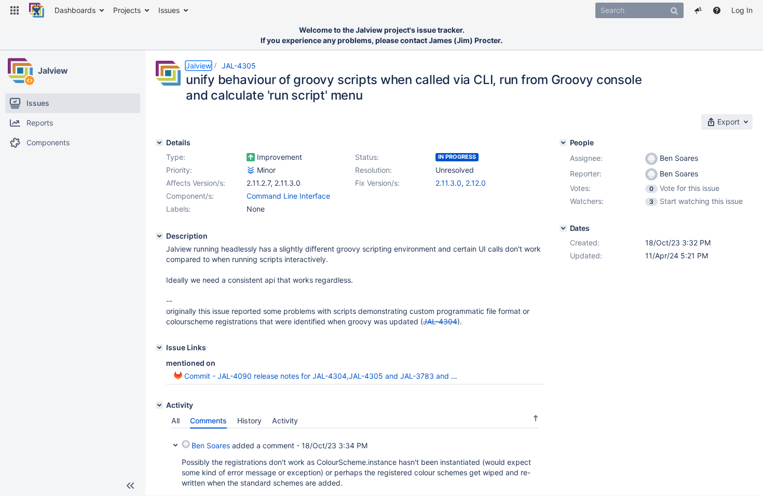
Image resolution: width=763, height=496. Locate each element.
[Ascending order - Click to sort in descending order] (536, 418)
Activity (285, 420)
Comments (208, 420)
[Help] (716, 10)
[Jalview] (20, 70)
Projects (127, 10)
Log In (742, 10)
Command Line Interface (288, 195)
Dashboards (75, 10)
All (175, 420)
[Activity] (159, 405)
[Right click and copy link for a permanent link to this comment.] (534, 443)
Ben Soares (211, 445)
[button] (14, 10)
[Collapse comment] (175, 444)
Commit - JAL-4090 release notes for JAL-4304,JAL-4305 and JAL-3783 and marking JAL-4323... (352, 375)
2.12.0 (476, 182)
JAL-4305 (239, 65)
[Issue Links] (159, 347)
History (249, 420)
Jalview (53, 70)
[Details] (159, 142)
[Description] (159, 236)
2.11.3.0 (448, 182)
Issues (169, 10)
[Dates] (563, 228)
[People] (563, 142)
